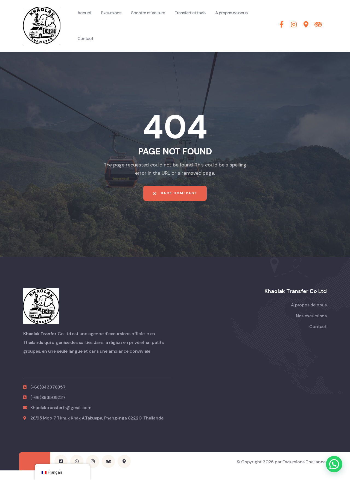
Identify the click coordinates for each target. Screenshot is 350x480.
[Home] (41, 25)
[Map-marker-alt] (124, 461)
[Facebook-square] (61, 461)
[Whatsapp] (76, 461)
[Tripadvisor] (108, 461)
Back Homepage (178, 193)
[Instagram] (92, 461)
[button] (334, 464)
